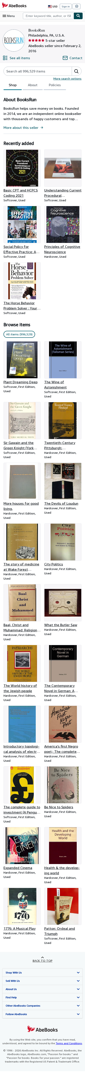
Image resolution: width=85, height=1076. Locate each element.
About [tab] (32, 85)
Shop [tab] (13, 85)
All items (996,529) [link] (19, 334)
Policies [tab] (55, 85)
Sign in (66, 6)
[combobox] (48, 16)
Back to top (43, 960)
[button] (76, 71)
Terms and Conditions (69, 1043)
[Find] (78, 16)
